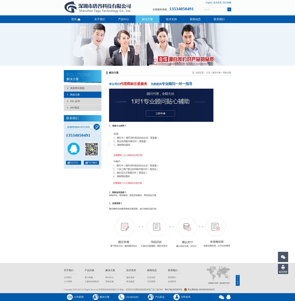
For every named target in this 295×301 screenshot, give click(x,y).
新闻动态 (195, 19)
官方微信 (93, 162)
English (209, 2)
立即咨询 (185, 297)
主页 (208, 72)
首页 (74, 19)
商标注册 (75, 94)
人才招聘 (68, 281)
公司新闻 (151, 281)
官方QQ (74, 162)
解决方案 (147, 19)
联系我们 (219, 19)
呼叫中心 (110, 277)
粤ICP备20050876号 (173, 289)
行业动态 (151, 277)
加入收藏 (227, 2)
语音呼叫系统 (77, 88)
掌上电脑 (89, 277)
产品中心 (123, 19)
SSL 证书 (75, 101)
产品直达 (160, 297)
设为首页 (217, 2)
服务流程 (130, 277)
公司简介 (68, 277)
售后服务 (130, 281)
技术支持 (171, 19)
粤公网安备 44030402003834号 (201, 289)
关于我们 (99, 19)
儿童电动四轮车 (92, 281)
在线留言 (172, 281)
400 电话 (74, 107)
